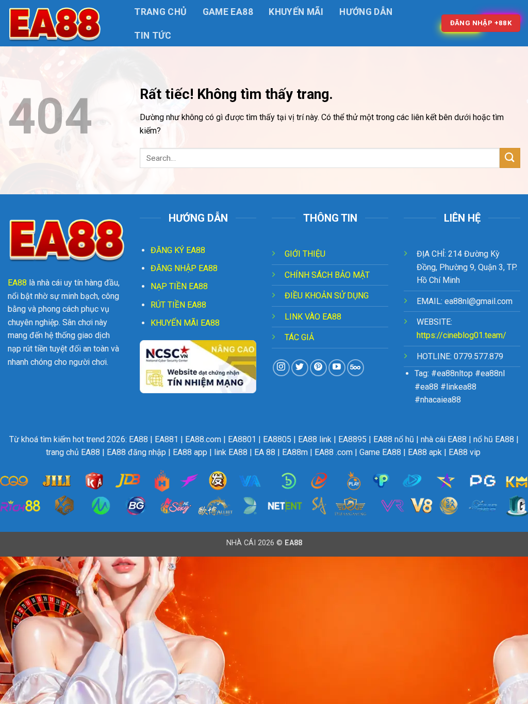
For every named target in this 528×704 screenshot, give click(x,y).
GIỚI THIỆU (305, 254)
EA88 (17, 283)
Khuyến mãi (296, 12)
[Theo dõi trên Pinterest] (318, 367)
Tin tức (152, 35)
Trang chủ (160, 12)
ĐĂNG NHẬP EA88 (184, 268)
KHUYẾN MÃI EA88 (185, 323)
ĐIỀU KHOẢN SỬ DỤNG (327, 295)
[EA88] (59, 23)
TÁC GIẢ (299, 337)
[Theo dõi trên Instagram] (281, 367)
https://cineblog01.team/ (461, 335)
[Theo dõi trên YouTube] (336, 367)
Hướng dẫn (365, 12)
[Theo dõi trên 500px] (355, 367)
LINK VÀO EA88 (313, 317)
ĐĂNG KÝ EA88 (178, 250)
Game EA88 (228, 12)
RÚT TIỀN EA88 (178, 305)
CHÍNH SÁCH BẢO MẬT (327, 275)
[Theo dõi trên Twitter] (299, 367)
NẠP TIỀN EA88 (179, 286)
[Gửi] (510, 158)
